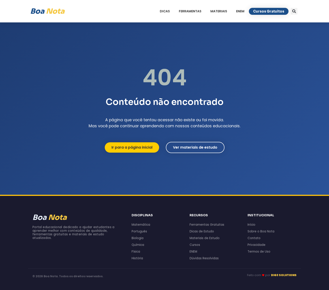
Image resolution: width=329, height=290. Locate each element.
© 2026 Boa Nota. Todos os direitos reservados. (67, 276)
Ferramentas (190, 11)
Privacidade (256, 245)
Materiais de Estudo (205, 238)
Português (139, 231)
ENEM (240, 11)
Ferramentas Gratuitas (207, 225)
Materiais (218, 11)
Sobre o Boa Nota (261, 231)
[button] (294, 11)
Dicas (165, 11)
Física (136, 251)
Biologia (137, 238)
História (137, 258)
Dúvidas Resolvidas (204, 258)
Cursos (195, 245)
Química (138, 245)
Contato (254, 238)
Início (251, 225)
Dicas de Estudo (202, 231)
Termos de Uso (259, 251)
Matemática (141, 225)
